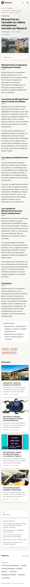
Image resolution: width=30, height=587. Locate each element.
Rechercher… (7, 514)
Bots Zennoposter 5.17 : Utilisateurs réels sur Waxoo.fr (13, 531)
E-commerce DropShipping (10, 565)
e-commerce (5, 578)
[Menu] (27, 2)
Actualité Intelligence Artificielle (11, 568)
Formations (5, 16)
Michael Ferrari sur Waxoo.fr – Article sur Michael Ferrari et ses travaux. (14, 336)
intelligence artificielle (8, 574)
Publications (10, 8)
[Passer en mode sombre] (23, 2)
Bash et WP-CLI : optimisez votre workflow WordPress (12, 543)
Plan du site (25, 556)
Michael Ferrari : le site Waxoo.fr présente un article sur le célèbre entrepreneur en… (16, 329)
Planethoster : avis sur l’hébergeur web (14, 539)
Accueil (3, 8)
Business (4, 571)
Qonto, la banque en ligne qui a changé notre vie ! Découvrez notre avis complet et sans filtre (14, 525)
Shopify (23, 565)
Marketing (21, 574)
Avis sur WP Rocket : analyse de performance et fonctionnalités (12, 535)
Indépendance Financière (9, 352)
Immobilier (14, 349)
